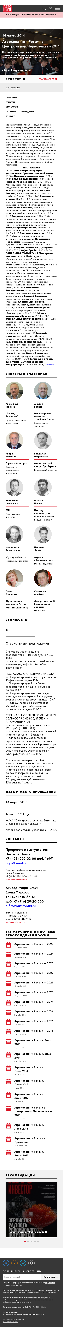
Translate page (48, 78)
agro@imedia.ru (17, 863)
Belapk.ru (49, 364)
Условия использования (11, 1324)
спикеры (10, 102)
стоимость (12, 107)
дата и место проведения (20, 111)
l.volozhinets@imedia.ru (16, 879)
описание (11, 97)
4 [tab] (35, 1241)
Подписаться (51, 1276)
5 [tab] (38, 1241)
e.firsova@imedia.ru (21, 906)
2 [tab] (28, 1241)
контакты (11, 116)
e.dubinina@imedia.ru (15, 922)
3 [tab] (31, 1241)
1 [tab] (25, 1241)
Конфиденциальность (10, 1322)
